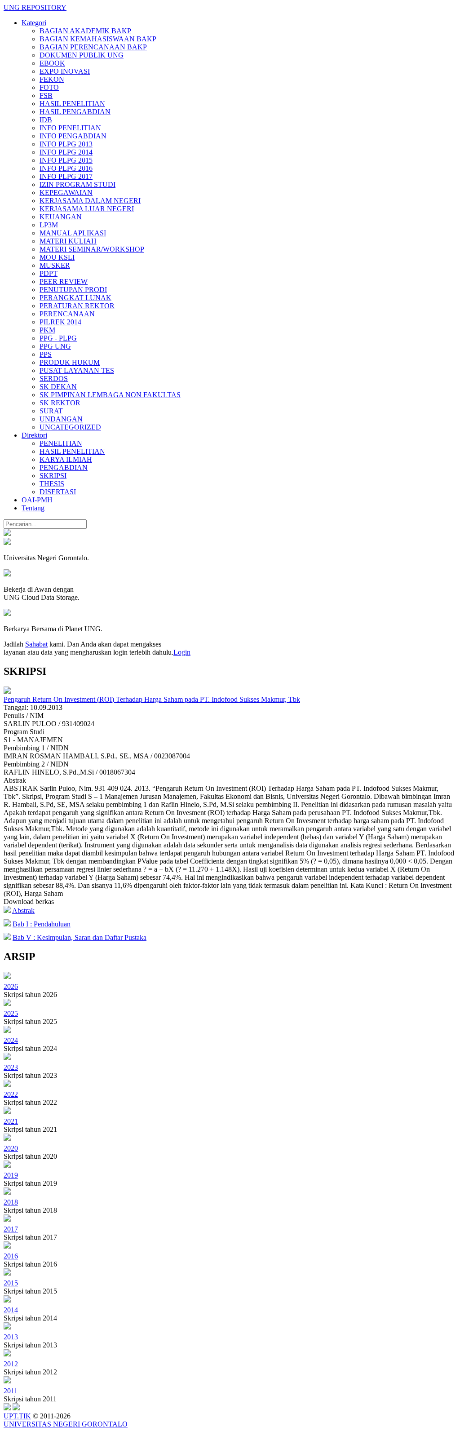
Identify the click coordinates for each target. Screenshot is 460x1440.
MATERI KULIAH (68, 241)
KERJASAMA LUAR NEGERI (87, 209)
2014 (11, 1310)
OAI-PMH (37, 500)
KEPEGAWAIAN (66, 192)
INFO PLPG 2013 (66, 144)
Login (181, 652)
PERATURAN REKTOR (77, 306)
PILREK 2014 (60, 322)
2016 (11, 1256)
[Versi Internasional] (7, 533)
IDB (46, 120)
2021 (11, 1121)
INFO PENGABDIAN (73, 136)
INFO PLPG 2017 (66, 176)
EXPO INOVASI (65, 71)
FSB (46, 95)
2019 (11, 1175)
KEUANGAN (61, 217)
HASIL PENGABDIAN (75, 111)
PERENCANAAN (67, 314)
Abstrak (23, 910)
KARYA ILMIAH (66, 459)
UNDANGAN (61, 419)
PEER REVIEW (64, 281)
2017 (11, 1229)
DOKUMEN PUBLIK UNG (82, 55)
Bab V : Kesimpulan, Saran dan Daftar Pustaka (79, 937)
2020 (11, 1148)
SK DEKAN (58, 386)
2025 (11, 1013)
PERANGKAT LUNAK (75, 297)
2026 (11, 986)
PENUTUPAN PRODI (73, 289)
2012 (11, 1364)
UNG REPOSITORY (35, 7)
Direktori (34, 435)
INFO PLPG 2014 (66, 152)
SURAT (51, 411)
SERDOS (54, 378)
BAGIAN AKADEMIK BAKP (85, 31)
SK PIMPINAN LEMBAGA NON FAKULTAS (110, 395)
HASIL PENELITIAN (72, 103)
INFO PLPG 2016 (66, 168)
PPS (46, 354)
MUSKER (55, 265)
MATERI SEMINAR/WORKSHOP (92, 249)
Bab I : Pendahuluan (42, 924)
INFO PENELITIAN (70, 128)
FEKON (52, 79)
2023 (11, 1067)
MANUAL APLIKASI (73, 233)
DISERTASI (58, 492)
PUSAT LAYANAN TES (77, 370)
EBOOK (52, 63)
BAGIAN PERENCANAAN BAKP (93, 47)
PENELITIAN (61, 443)
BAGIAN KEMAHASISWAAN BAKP (98, 39)
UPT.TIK (17, 1416)
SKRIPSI (53, 475)
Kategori (34, 23)
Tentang (33, 508)
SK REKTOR (60, 403)
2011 (11, 1391)
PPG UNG (55, 346)
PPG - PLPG (58, 338)
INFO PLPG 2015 (66, 160)
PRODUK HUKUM (70, 362)
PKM (47, 330)
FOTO (49, 87)
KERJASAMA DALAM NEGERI (90, 200)
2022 (11, 1094)
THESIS (52, 483)
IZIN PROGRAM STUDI (77, 184)
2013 (11, 1337)
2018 (11, 1202)
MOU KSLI (57, 257)
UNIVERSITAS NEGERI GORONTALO (66, 1424)
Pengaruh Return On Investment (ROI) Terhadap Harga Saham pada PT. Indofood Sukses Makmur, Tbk (152, 699)
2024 (11, 1040)
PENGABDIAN (64, 467)
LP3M (49, 225)
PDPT (49, 273)
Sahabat (36, 644)
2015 (11, 1283)
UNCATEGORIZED (70, 427)
